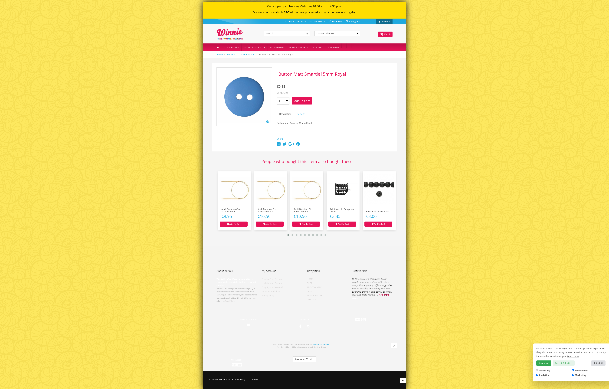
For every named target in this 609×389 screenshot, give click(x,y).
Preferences (581, 370)
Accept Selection (563, 363)
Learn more (573, 356)
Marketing (580, 375)
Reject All (598, 363)
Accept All (544, 363)
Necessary (544, 370)
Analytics (544, 375)
